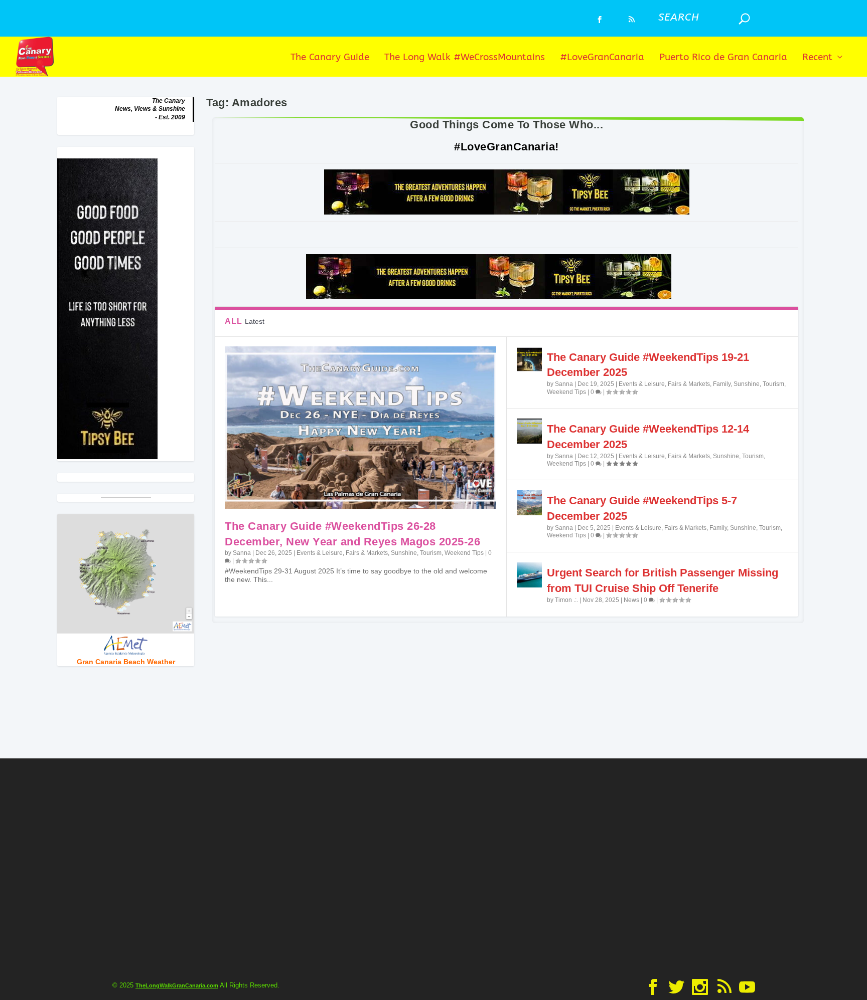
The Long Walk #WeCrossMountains (464, 58)
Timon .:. (566, 600)
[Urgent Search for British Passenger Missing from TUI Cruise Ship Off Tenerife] (529, 574)
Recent (817, 58)
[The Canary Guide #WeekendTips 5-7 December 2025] (529, 502)
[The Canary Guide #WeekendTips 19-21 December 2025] (529, 359)
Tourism (431, 552)
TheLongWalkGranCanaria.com (176, 985)
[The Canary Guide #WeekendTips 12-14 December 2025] (529, 431)
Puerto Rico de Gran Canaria (723, 58)
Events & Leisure (320, 552)
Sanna (242, 552)
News (631, 600)
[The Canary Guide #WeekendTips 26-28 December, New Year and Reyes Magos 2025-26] (360, 427)
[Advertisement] (433, 866)
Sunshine (404, 552)
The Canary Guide (330, 58)
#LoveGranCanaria (602, 58)
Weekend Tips (464, 552)
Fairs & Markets (367, 552)
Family (722, 383)
